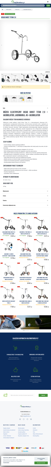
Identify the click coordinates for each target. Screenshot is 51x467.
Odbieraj (43, 395)
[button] (3, 45)
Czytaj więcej (6, 462)
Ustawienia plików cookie (41, 459)
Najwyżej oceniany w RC (24, 455)
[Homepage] (18, 1)
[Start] (2, 9)
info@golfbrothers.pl (27, 416)
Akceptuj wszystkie (41, 462)
